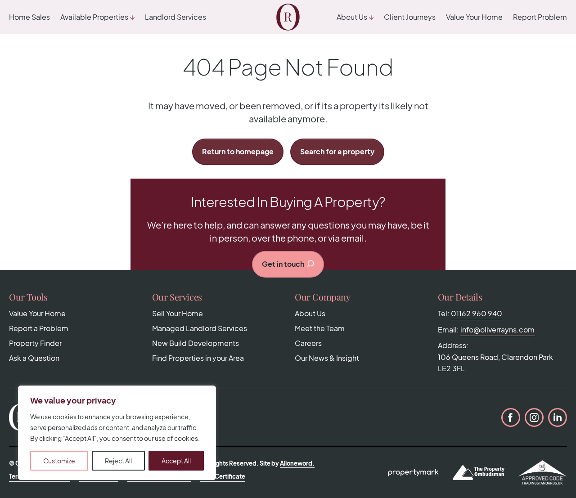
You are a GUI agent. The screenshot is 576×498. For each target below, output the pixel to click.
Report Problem (540, 17)
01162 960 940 (476, 313)
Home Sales (29, 17)
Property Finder (35, 343)
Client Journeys (410, 17)
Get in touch (283, 264)
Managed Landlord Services (199, 328)
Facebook (510, 417)
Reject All (118, 461)
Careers (308, 343)
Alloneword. (297, 463)
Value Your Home (474, 17)
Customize (59, 461)
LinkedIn (557, 417)
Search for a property (337, 151)
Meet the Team (320, 328)
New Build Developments (195, 343)
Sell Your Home (177, 313)
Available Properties (94, 17)
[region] (117, 433)
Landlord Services (175, 17)
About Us (352, 17)
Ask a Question (34, 358)
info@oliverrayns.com (497, 329)
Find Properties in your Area (198, 358)
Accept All (176, 461)
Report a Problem (38, 328)
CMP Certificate (222, 476)
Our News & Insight (327, 358)
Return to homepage (238, 151)
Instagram (534, 417)
